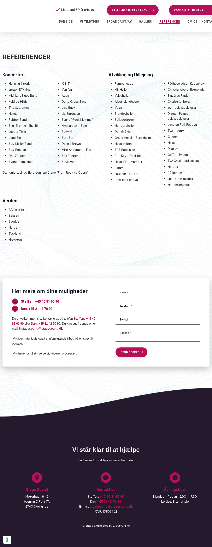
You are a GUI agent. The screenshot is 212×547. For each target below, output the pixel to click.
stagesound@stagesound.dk (42, 328)
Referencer (169, 21)
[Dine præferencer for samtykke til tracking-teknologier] (7, 540)
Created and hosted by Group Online (106, 526)
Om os (192, 21)
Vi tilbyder (89, 21)
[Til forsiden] (19, 16)
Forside (66, 21)
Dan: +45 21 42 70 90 (36, 309)
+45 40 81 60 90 (112, 497)
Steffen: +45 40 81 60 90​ (40, 301)
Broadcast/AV (119, 21)
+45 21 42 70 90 (109, 501)
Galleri (145, 21)
